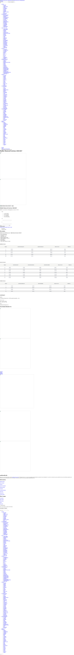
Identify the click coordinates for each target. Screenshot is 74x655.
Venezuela (4, 651)
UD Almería (5, 44)
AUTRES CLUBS (4, 593)
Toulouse (4, 58)
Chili (4, 635)
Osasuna (4, 39)
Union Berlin (5, 24)
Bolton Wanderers (5, 89)
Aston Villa (5, 567)
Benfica (4, 91)
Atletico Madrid (5, 6)
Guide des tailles (2, 494)
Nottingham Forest (5, 577)
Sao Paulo (4, 105)
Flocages (1, 484)
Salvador (4, 648)
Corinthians (5, 96)
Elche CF (4, 541)
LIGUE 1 (3, 48)
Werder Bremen (5, 26)
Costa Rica (4, 129)
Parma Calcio (5, 83)
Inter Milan (4, 8)
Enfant (3, 628)
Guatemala (4, 132)
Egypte (4, 638)
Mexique (4, 137)
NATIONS (3, 629)
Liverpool (4, 10)
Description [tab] (3, 228)
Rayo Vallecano (5, 547)
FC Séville (4, 35)
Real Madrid (5, 13)
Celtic (4, 93)
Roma (4, 590)
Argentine (4, 111)
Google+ (9, 227)
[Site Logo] (12, 0)
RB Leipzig (5, 22)
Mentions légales (2, 481)
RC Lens (4, 55)
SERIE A (3, 74)
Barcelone (4, 30)
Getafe (4, 36)
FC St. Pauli (5, 20)
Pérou (4, 138)
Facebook (1, 227)
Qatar (4, 140)
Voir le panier (2, 508)
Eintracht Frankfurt (6, 17)
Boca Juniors (5, 599)
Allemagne (4, 123)
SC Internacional (5, 612)
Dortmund (4, 16)
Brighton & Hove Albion (6, 62)
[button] (0, 509)
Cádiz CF (4, 538)
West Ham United (5, 71)
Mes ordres (1, 503)
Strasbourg (4, 564)
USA (4, 143)
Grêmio (4, 609)
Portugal (4, 120)
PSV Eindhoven (5, 103)
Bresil (4, 112)
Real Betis (4, 41)
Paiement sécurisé (2, 487)
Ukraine (4, 142)
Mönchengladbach (5, 21)
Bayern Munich (5, 15)
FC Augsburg (5, 525)
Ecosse (4, 130)
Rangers (4, 104)
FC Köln (4, 19)
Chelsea (4, 7)
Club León (4, 602)
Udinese (4, 85)
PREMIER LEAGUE (5, 59)
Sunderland (5, 70)
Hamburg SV (5, 528)
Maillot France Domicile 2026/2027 (4, 472)
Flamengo (4, 100)
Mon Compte (2, 499)
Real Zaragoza (5, 551)
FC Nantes (4, 50)
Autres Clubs (5, 27)
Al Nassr (4, 88)
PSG (4, 12)
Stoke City (4, 106)
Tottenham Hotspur (6, 580)
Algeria (4, 122)
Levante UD (5, 37)
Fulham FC (5, 65)
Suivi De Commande (3, 485)
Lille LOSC (5, 51)
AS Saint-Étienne (5, 557)
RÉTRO (3, 4)
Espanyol (4, 34)
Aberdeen (4, 86)
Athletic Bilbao (5, 28)
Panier (1, 502)
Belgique (4, 126)
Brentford (4, 61)
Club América (5, 94)
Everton (4, 64)
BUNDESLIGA (4, 14)
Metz (4, 560)
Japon (4, 135)
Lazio (4, 80)
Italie (4, 134)
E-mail (11, 227)
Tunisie (4, 144)
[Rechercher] (8, 510)
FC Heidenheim (5, 18)
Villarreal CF (5, 554)
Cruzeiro (4, 98)
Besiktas (4, 596)
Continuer (5, 508)
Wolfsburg (4, 25)
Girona (4, 544)
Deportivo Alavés (5, 32)
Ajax (4, 87)
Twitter (4, 227)
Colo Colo (4, 97)
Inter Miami (5, 101)
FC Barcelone (5, 515)
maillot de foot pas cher (15, 477)
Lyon (4, 56)
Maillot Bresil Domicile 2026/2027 (4, 369)
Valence (4, 46)
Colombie (4, 128)
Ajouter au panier (2, 226)
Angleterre (4, 125)
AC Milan (4, 75)
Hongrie (4, 133)
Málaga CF (4, 38)
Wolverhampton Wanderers (7, 72)
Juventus (4, 9)
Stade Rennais (5, 57)
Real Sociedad (5, 42)
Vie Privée (1, 488)
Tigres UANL (5, 615)
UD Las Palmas (5, 45)
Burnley (4, 570)
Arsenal (4, 5)
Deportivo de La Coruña (6, 33)
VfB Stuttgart (5, 531)
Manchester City (5, 67)
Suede (4, 141)
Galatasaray (5, 102)
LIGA (2, 535)
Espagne (4, 131)
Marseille (4, 52)
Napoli (4, 81)
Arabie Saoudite (5, 124)
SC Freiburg (5, 23)
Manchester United (6, 68)
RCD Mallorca (5, 548)
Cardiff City (5, 92)
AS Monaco (5, 49)
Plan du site (1, 491)
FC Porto (4, 606)
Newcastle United (5, 69)
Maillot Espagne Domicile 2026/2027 (4, 409)
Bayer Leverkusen (5, 522)
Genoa (4, 586)
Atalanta (4, 583)
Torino (4, 84)
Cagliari (4, 77)
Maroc (4, 136)
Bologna (4, 76)
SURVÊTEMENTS (4, 616)
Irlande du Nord (5, 641)
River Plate (4, 107)
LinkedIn (6, 227)
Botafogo (4, 90)
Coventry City (5, 603)
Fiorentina (4, 78)
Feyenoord (4, 99)
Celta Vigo (4, 31)
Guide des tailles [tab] (4, 229)
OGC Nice (4, 561)
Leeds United (5, 574)
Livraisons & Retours (3, 490)
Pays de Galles (5, 645)
